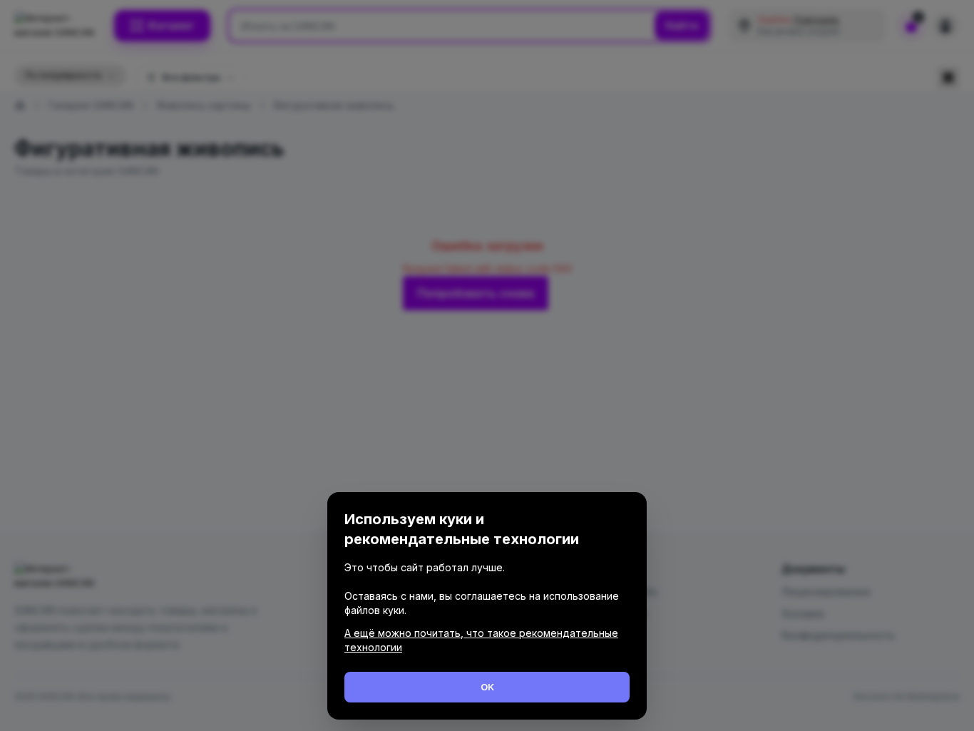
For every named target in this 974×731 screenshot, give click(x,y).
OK (487, 686)
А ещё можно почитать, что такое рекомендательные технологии (481, 640)
